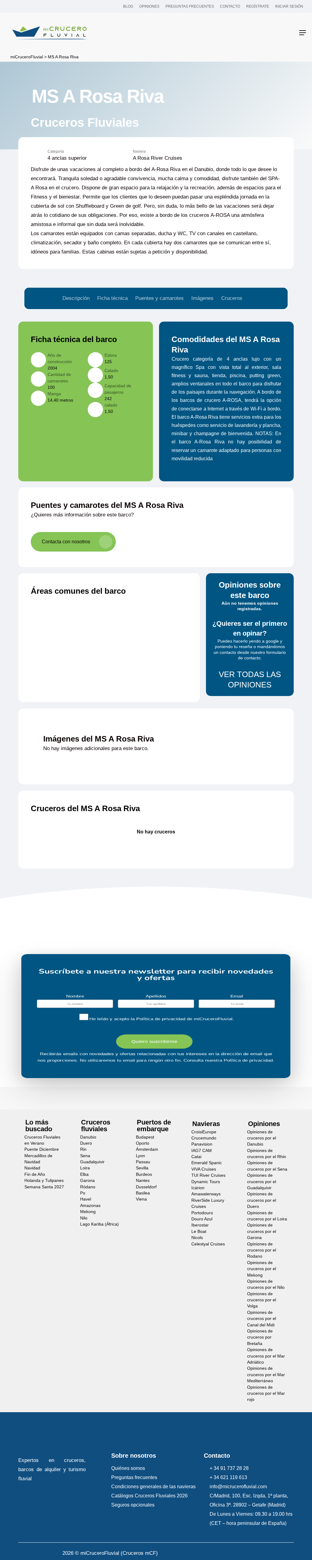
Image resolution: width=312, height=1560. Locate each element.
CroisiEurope (203, 1132)
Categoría (56, 152)
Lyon (140, 1156)
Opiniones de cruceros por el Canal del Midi (261, 1318)
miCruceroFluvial (26, 57)
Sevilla (142, 1168)
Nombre (75, 996)
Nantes (143, 1180)
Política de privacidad (160, 1019)
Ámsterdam (147, 1149)
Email (237, 996)
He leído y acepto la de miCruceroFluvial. (161, 1019)
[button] (302, 33)
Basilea (143, 1193)
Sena (85, 1156)
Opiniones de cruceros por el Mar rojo (266, 1393)
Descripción (76, 298)
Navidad (32, 1168)
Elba (84, 1174)
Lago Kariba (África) (99, 1224)
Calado (111, 370)
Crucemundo (203, 1138)
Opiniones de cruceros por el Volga (261, 1300)
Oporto (142, 1143)
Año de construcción (60, 358)
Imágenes (202, 298)
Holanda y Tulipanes (44, 1180)
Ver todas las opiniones (250, 679)
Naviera (139, 152)
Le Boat (198, 1231)
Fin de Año (34, 1174)
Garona (87, 1180)
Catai (196, 1156)
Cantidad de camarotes (59, 377)
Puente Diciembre (41, 1149)
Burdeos (144, 1174)
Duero (86, 1143)
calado (111, 405)
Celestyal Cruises (208, 1244)
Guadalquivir (92, 1162)
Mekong (88, 1211)
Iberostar (200, 1225)
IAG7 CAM (201, 1150)
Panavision (201, 1144)
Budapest (145, 1137)
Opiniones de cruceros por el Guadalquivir (261, 1181)
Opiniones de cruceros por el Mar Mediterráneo (266, 1374)
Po (82, 1193)
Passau (143, 1162)
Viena (141, 1199)
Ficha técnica (112, 298)
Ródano (87, 1187)
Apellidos (156, 996)
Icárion (197, 1188)
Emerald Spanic (206, 1163)
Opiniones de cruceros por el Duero (261, 1200)
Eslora (111, 355)
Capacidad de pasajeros (118, 389)
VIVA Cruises (203, 1169)
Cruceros (231, 298)
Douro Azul (201, 1219)
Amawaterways (206, 1194)
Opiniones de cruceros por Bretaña (260, 1337)
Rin (83, 1149)
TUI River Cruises (208, 1175)
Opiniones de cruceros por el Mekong (261, 1269)
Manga (54, 393)
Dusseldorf (146, 1187)
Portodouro (202, 1213)
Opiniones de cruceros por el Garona (261, 1231)
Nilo (83, 1218)
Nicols (197, 1237)
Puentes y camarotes (159, 298)
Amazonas (90, 1205)
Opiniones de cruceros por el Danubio (261, 1138)
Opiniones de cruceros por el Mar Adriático (266, 1356)
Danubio (88, 1137)
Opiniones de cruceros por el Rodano (261, 1250)
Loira (85, 1168)
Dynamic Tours (205, 1181)
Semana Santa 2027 (44, 1187)
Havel (85, 1199)
